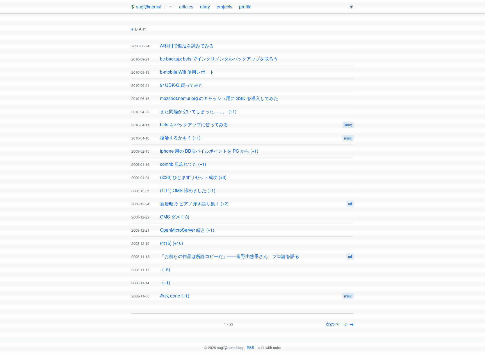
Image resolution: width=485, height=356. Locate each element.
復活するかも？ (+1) (180, 137)
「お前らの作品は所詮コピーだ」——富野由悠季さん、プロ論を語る (229, 256)
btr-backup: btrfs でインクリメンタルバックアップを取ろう (219, 58)
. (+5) (165, 269)
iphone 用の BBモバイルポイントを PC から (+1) (209, 151)
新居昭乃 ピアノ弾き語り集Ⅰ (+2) (194, 203)
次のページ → (340, 324)
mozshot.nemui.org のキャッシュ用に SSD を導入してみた (219, 98)
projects (224, 6)
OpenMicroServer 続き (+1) (187, 230)
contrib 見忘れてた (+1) (183, 164)
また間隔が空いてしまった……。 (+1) (198, 111)
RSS (250, 347)
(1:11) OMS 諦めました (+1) (187, 190)
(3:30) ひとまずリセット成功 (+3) (193, 177)
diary (205, 6)
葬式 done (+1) (174, 295)
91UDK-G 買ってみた (181, 85)
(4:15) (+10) (171, 243)
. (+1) (165, 282)
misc (348, 138)
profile (245, 6)
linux (348, 124)
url (350, 203)
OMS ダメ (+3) (174, 216)
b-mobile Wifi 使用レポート (187, 72)
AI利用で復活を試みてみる (187, 45)
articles (186, 6)
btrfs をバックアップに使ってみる (194, 124)
